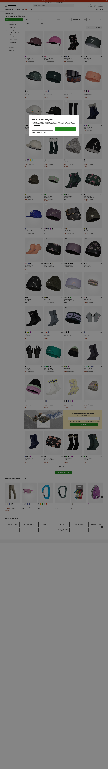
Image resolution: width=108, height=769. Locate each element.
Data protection (37, 124)
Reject (42, 128)
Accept (65, 128)
